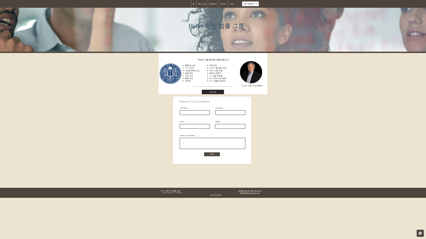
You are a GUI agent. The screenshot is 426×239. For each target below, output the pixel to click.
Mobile (217, 121)
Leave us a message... (188, 135)
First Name (184, 108)
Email (182, 121)
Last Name (219, 108)
